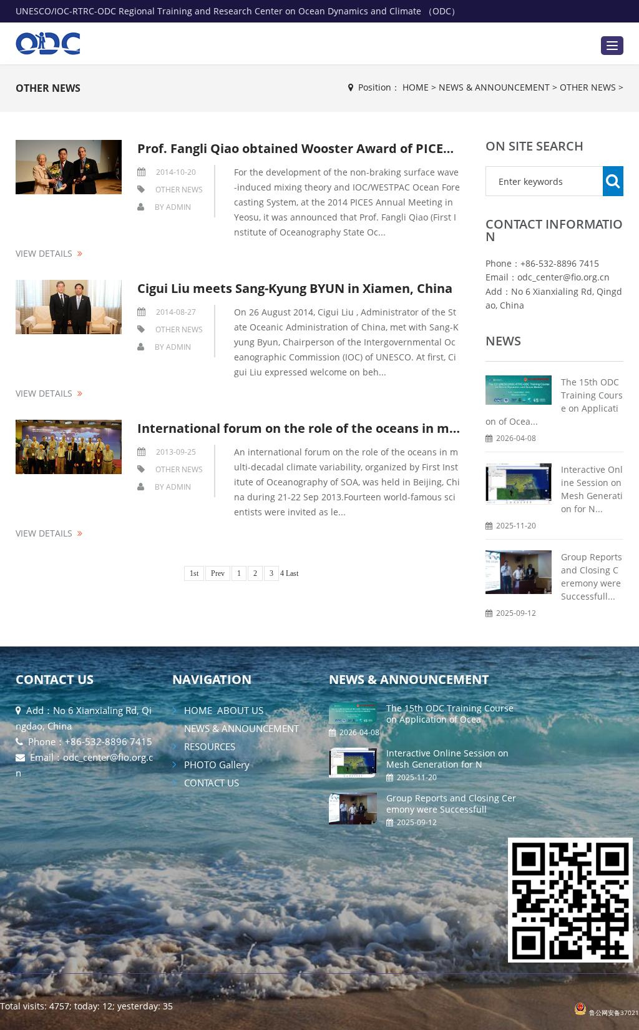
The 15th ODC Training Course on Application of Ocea (450, 713)
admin (178, 207)
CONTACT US (55, 679)
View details (44, 253)
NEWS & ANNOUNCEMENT (494, 87)
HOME (415, 87)
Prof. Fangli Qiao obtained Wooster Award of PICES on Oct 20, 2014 (341, 148)
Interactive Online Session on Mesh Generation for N (447, 758)
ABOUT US (239, 710)
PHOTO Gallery (216, 764)
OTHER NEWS (48, 88)
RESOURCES (208, 746)
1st (194, 573)
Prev (218, 573)
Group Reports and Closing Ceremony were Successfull (451, 803)
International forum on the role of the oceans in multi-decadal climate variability (388, 428)
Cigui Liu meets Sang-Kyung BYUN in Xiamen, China (294, 288)
